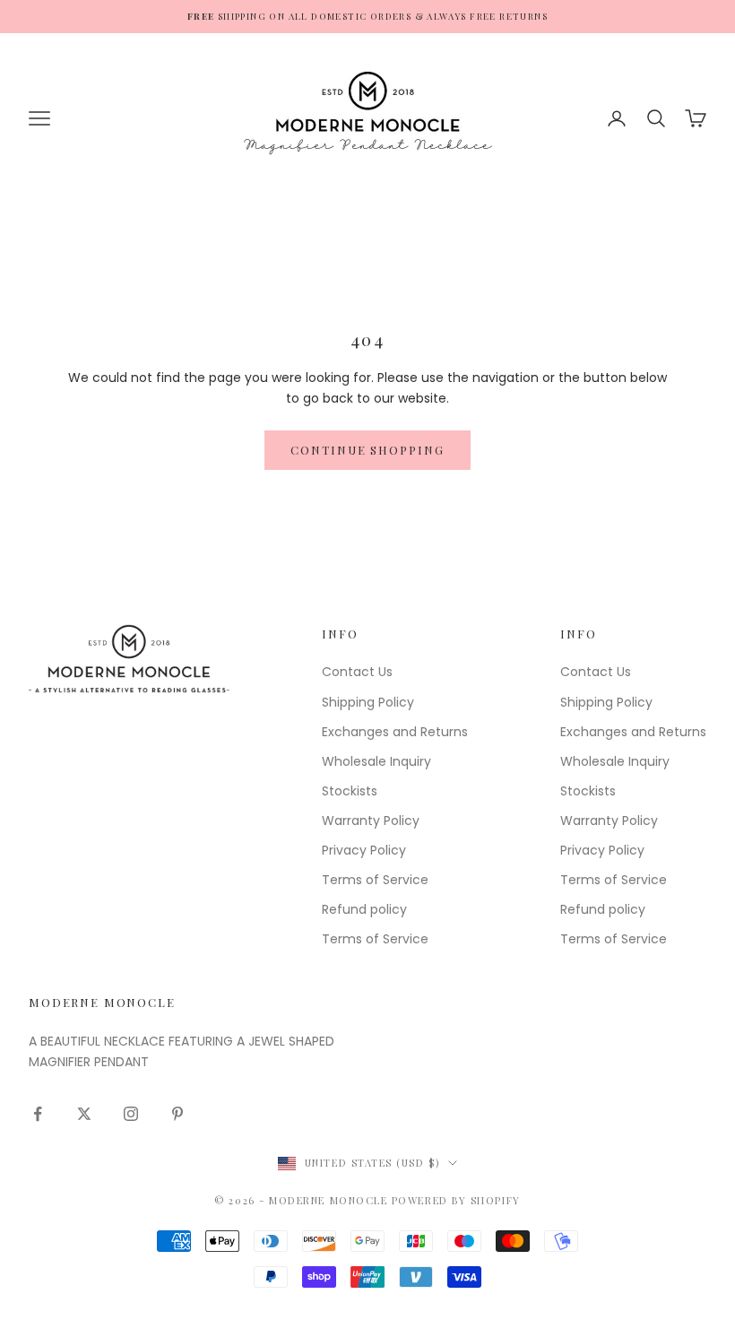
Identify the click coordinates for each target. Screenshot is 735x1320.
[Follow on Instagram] (131, 1114)
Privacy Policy (364, 850)
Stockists (349, 791)
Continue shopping (367, 449)
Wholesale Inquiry (376, 761)
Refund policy (364, 909)
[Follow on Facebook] (38, 1114)
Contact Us (357, 672)
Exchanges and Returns (395, 732)
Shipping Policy (368, 702)
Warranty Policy (370, 820)
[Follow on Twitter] (84, 1114)
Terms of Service (375, 880)
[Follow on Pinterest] (177, 1114)
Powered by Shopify (456, 1200)
